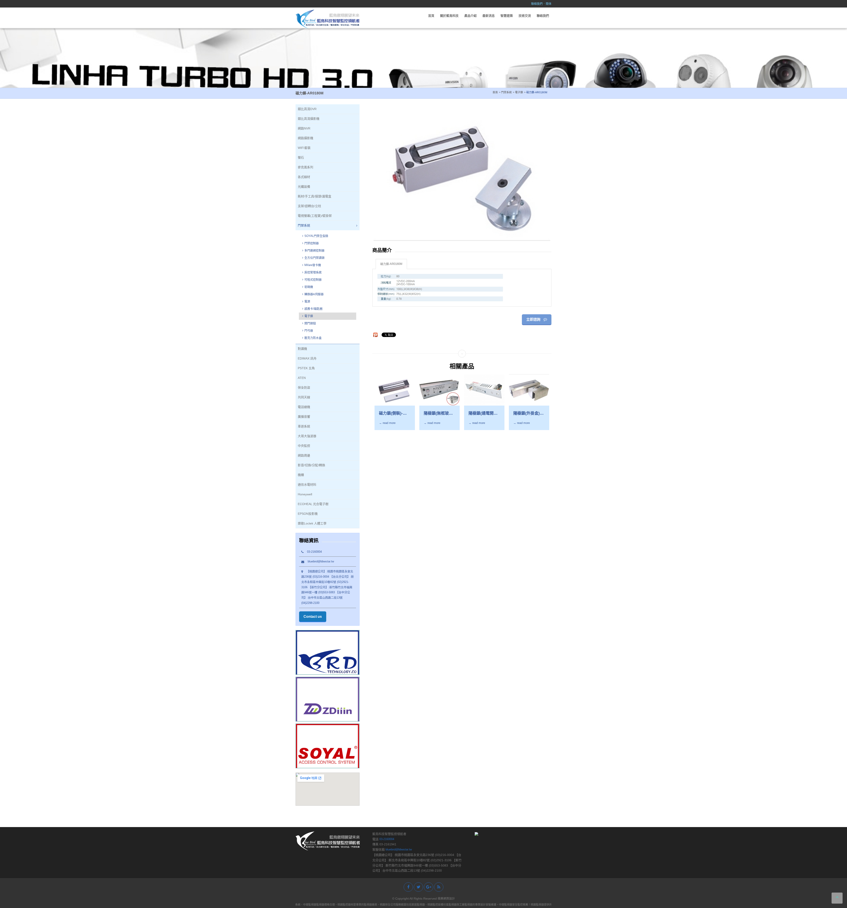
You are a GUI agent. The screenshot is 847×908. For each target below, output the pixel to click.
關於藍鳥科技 (449, 15)
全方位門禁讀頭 (314, 257)
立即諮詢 (533, 319)
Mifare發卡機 (312, 265)
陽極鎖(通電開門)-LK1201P (481, 413)
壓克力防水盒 (313, 337)
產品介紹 (470, 15)
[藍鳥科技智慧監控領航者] (328, 19)
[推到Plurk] (375, 335)
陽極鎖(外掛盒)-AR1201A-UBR (527, 413)
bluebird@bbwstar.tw (319, 561)
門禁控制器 (311, 243)
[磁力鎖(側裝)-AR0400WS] (395, 390)
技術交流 (525, 15)
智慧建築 (506, 15)
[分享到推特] (418, 887)
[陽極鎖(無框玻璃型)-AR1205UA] (439, 390)
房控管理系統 (313, 272)
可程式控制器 (313, 279)
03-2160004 (313, 551)
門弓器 (308, 330)
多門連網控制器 (314, 250)
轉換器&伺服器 (314, 294)
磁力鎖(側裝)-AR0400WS (391, 413)
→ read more (387, 423)
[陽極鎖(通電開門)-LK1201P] (484, 390)
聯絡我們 (537, 3)
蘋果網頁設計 (446, 898)
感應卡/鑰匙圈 (313, 308)
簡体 (548, 3)
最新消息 (488, 15)
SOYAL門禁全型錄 (316, 236)
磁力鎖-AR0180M (391, 264)
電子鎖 (308, 316)
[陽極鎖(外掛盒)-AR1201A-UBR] (529, 390)
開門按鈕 (310, 323)
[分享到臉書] (408, 887)
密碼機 (308, 286)
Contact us (313, 616)
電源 (307, 301)
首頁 (431, 15)
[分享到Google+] (428, 887)
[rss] (438, 887)
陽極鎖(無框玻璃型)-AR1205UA (438, 413)
